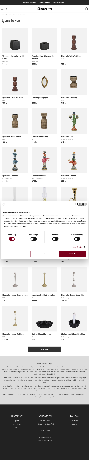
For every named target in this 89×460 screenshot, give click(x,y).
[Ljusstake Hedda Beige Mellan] (15, 279)
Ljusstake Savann (68, 175)
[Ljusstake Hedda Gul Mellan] (44, 279)
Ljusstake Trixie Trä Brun (71, 56)
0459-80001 (45, 430)
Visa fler (44, 349)
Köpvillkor (17, 420)
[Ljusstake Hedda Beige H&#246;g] (74, 279)
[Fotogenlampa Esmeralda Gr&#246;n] (44, 199)
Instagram (74, 424)
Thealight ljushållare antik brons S (43, 57)
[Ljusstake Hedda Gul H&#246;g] (15, 318)
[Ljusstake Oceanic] (15, 160)
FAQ (16, 427)
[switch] (33, 239)
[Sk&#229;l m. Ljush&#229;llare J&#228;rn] (44, 318)
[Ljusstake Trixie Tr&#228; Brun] (74, 40)
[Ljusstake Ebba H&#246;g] (44, 121)
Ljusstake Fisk (67, 136)
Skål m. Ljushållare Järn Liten (73, 334)
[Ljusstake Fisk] (74, 121)
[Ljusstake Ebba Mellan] (15, 121)
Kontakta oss (16, 424)
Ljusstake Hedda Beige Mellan (15, 295)
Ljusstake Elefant (39, 175)
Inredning (4, 14)
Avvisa (44, 254)
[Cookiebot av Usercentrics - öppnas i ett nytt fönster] (77, 204)
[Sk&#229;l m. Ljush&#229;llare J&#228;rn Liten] (74, 318)
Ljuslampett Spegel (40, 97)
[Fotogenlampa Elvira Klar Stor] (15, 199)
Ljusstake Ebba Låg (69, 97)
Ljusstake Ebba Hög (40, 136)
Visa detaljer (77, 247)
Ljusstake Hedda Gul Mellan (43, 295)
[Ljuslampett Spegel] (44, 82)
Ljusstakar (22, 14)
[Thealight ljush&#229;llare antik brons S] (44, 40)
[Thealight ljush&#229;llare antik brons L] (15, 40)
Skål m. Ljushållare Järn (41, 334)
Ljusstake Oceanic (10, 175)
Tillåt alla (72, 254)
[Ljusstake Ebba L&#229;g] (74, 82)
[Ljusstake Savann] (74, 160)
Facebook (74, 420)
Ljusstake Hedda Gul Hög (13, 334)
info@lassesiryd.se (45, 437)
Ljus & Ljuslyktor (13, 14)
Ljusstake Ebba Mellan (11, 136)
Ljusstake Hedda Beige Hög (72, 295)
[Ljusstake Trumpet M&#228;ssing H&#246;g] (74, 199)
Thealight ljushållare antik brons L (13, 57)
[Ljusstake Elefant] (44, 160)
